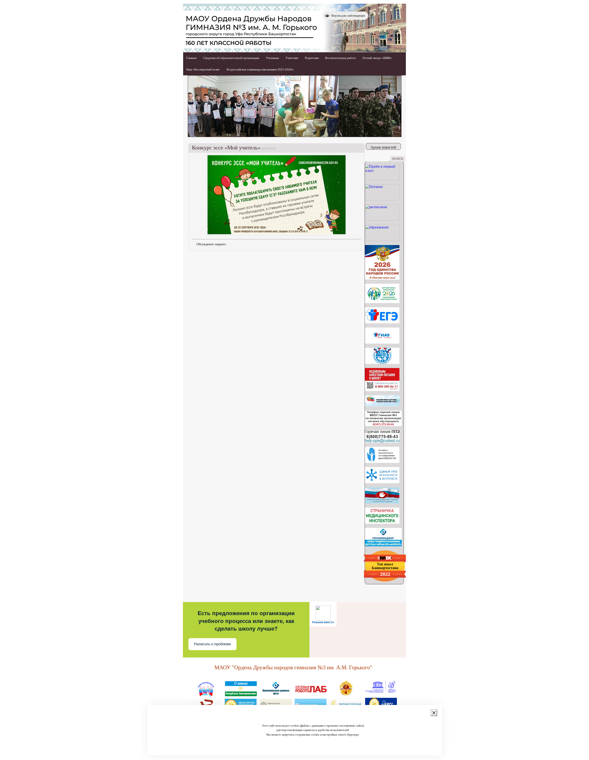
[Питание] (382, 199)
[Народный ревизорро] (382, 390)
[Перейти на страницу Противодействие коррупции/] (382, 502)
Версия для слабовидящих (348, 15)
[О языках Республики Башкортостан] (241, 694)
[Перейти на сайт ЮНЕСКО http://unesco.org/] (381, 694)
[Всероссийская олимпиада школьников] (382, 363)
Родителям (312, 58)
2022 (385, 574)
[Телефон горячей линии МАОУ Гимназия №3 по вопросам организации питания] (383, 425)
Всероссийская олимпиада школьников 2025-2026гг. (260, 69)
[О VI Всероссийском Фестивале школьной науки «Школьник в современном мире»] (382, 462)
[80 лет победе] (382, 302)
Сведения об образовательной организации (231, 58)
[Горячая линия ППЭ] (382, 441)
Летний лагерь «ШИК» (377, 58)
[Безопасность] (206, 694)
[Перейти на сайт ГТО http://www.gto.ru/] (346, 694)
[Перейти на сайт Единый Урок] (382, 482)
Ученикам (272, 58)
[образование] (382, 240)
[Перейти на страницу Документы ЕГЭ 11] (382, 322)
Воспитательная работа (340, 58)
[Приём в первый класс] (382, 179)
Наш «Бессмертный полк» (203, 69)
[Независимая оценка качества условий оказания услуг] (382, 405)
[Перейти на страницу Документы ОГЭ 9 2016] (382, 342)
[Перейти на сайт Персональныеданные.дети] (276, 694)
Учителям (292, 58)
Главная (191, 58)
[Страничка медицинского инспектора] (382, 522)
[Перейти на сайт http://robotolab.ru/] (311, 694)
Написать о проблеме (212, 644)
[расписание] (382, 219)
